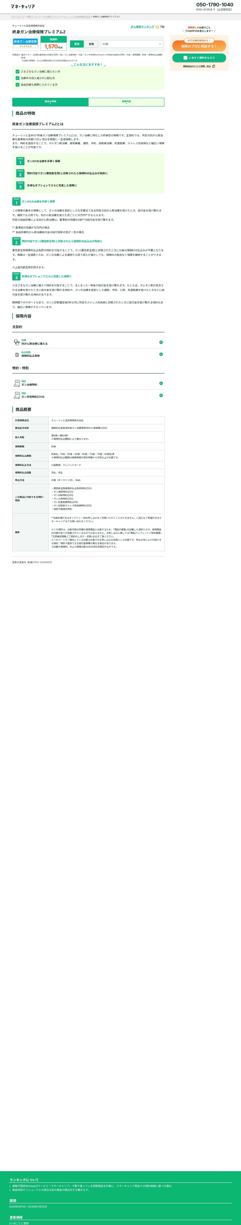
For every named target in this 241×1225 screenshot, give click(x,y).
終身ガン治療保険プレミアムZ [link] (106, 16)
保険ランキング (34, 16)
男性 (77, 44)
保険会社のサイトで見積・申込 (197, 66)
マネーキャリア (18, 16)
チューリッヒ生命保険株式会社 (77, 16)
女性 (91, 44)
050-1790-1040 (214, 5)
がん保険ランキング (52, 16)
